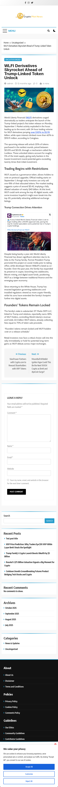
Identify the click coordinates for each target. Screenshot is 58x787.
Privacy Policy (11, 701)
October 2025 (11, 607)
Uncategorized (13, 59)
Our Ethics (9, 727)
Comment (12, 413)
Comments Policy (12, 712)
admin (10, 83)
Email (10, 457)
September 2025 (12, 613)
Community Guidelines (15, 733)
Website (10, 468)
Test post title (12, 538)
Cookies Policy (11, 707)
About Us (9, 675)
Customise (29, 774)
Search (7, 515)
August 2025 (10, 619)
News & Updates (12, 643)
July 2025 (9, 625)
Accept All (29, 767)
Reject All (29, 781)
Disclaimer (9, 680)
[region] (29, 765)
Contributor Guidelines (15, 739)
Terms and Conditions (14, 686)
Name (10, 446)
